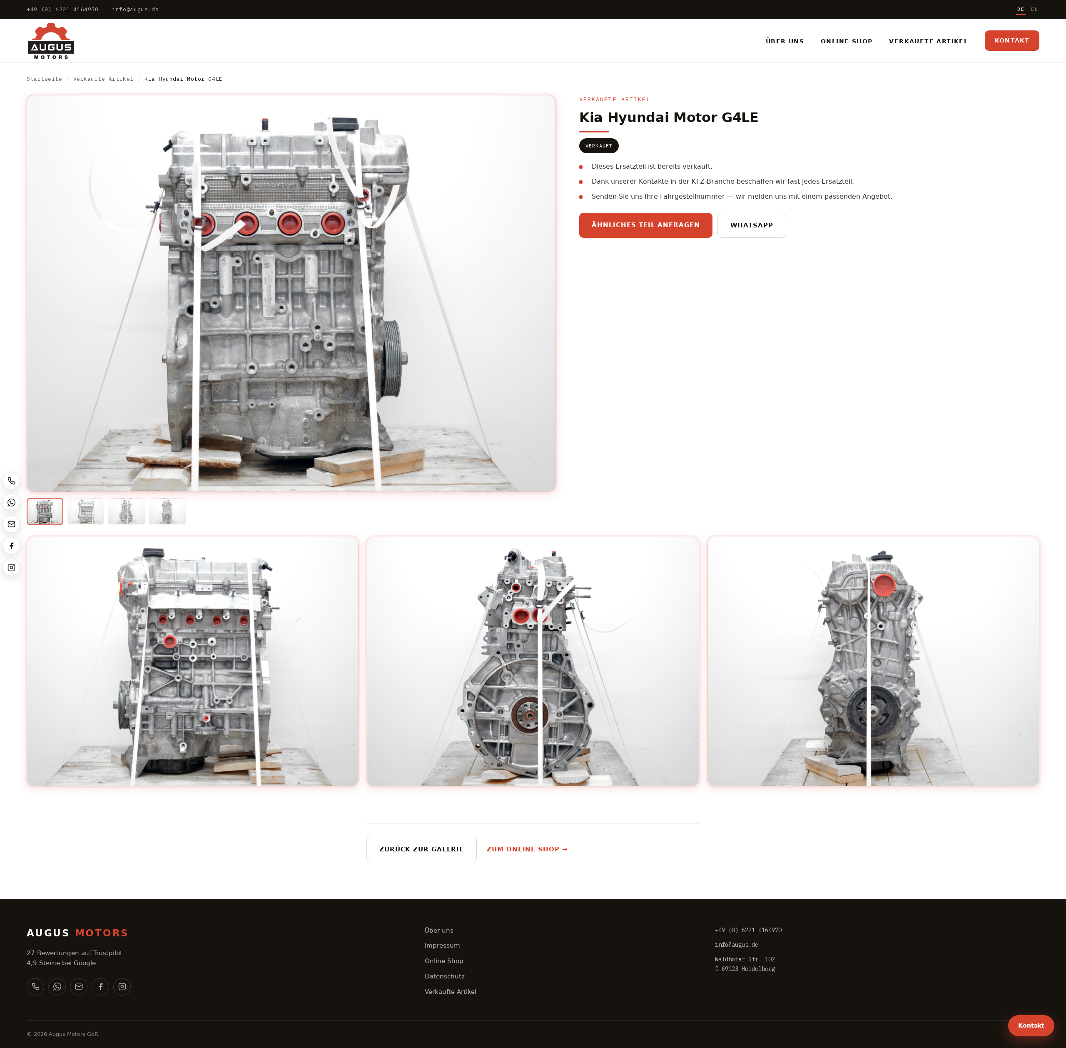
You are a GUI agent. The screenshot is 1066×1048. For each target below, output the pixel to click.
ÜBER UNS (785, 41)
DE (1020, 9)
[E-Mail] (78, 987)
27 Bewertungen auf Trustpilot (74, 953)
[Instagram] (122, 987)
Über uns (439, 930)
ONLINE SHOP (846, 41)
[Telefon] (35, 987)
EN (1034, 9)
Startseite (44, 78)
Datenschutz (445, 976)
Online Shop (444, 961)
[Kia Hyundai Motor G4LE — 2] (85, 511)
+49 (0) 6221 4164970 (63, 9)
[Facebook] (100, 987)
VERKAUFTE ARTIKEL (928, 41)
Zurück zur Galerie (421, 849)
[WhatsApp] (57, 987)
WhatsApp (751, 225)
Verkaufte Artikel (103, 78)
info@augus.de (135, 9)
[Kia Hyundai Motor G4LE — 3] (126, 511)
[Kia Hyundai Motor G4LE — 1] (45, 511)
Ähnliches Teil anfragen (646, 225)
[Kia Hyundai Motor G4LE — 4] (167, 511)
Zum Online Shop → (527, 849)
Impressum (442, 945)
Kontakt (1012, 40)
